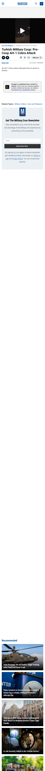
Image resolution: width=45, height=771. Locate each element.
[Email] (28, 57)
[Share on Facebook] (21, 57)
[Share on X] (25, 57)
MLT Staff (6, 63)
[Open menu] (3, 4)
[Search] (36, 3)
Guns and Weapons (7, 45)
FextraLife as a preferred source (23, 90)
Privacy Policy (17, 158)
